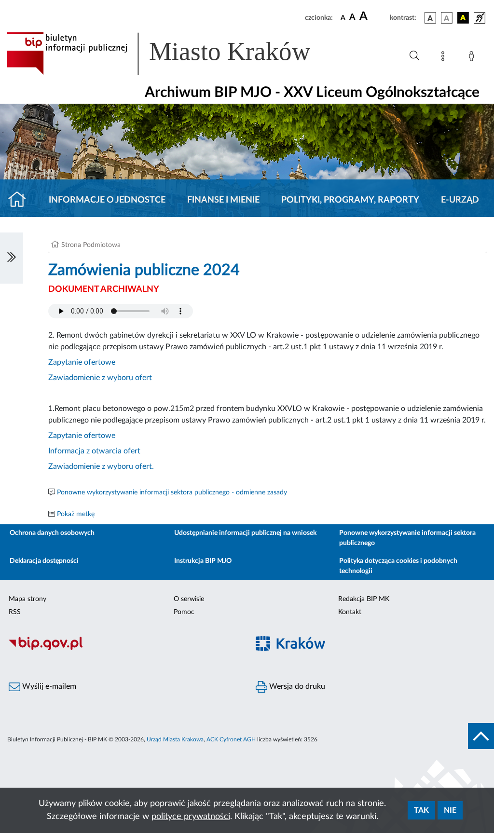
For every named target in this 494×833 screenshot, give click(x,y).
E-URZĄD (460, 200)
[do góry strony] (481, 736)
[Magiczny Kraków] (370, 649)
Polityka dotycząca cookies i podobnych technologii (398, 566)
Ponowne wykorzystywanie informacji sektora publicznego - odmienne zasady (172, 492)
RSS (15, 612)
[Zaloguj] (473, 58)
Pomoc (184, 612)
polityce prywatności (190, 816)
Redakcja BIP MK (363, 599)
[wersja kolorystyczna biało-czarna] (446, 18)
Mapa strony (27, 599)
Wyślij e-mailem (48, 686)
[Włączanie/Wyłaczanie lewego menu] (11, 258)
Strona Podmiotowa (91, 245)
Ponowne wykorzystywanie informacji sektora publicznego (407, 538)
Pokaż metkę (76, 514)
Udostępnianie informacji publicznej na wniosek (245, 533)
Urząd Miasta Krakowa (175, 739)
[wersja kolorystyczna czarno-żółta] (463, 18)
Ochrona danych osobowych (52, 533)
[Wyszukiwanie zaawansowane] (414, 56)
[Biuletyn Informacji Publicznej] (123, 648)
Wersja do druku (296, 686)
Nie (450, 810)
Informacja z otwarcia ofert (94, 451)
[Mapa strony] (445, 58)
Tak (421, 810)
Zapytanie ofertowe (81, 362)
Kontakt (349, 612)
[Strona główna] (21, 200)
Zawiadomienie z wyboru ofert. (101, 466)
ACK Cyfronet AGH (231, 739)
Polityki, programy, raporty (350, 200)
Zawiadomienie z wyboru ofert (100, 378)
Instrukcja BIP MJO (203, 561)
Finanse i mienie (223, 200)
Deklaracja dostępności (44, 561)
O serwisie (189, 599)
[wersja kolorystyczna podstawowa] (430, 18)
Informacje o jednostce (107, 200)
